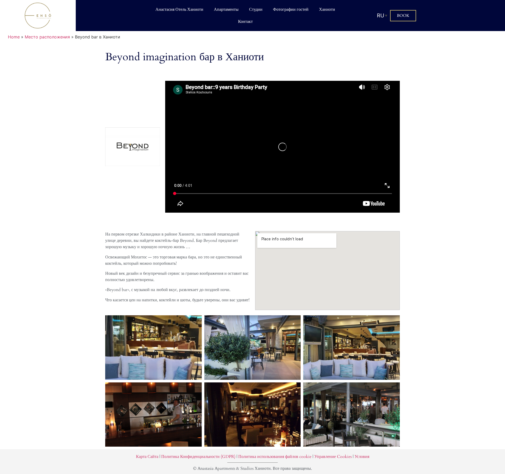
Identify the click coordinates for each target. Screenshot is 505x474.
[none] (382, 15)
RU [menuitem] (380, 15)
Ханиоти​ (327, 9)
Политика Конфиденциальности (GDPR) (198, 457)
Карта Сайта (147, 457)
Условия (362, 457)
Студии (255, 9)
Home (14, 36)
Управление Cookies (333, 457)
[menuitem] (382, 15)
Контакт (245, 21)
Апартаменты (226, 9)
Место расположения (47, 36)
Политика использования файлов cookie (274, 457)
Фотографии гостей (291, 9)
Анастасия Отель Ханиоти (179, 9)
